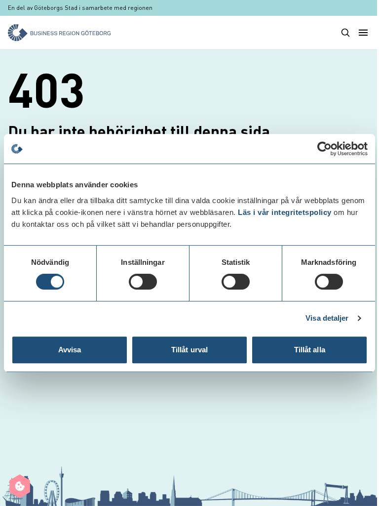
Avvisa (69, 349)
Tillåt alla (309, 349)
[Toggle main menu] (363, 32)
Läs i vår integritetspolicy (285, 212)
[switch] (143, 282)
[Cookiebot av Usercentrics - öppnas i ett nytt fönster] (324, 148)
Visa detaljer (326, 318)
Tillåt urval (189, 349)
